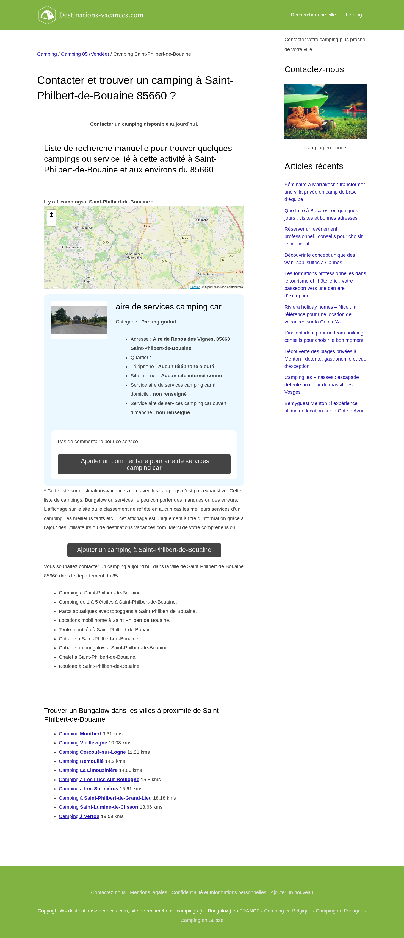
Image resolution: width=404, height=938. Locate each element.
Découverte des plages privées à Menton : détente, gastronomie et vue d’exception (325, 359)
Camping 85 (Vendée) (85, 54)
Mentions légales (148, 892)
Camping (47, 54)
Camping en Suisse (202, 920)
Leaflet (195, 286)
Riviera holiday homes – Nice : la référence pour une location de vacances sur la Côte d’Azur (320, 314)
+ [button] (51, 213)
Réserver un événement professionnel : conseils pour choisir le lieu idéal (323, 236)
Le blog (354, 15)
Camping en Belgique (287, 911)
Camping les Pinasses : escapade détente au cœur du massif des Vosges (321, 385)
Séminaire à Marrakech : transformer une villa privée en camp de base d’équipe (324, 192)
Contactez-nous (108, 892)
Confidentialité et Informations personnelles (218, 892)
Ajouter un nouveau (291, 892)
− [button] (51, 222)
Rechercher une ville (313, 15)
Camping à (99, 779)
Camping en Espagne (339, 911)
